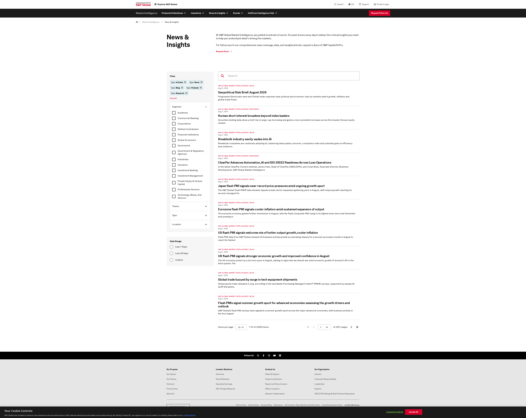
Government (184, 145)
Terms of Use (241, 405)
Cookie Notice (253, 405)
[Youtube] (274, 355)
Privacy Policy (266, 405)
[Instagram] (269, 355)
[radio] (171, 246)
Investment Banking (188, 170)
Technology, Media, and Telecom (189, 196)
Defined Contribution (188, 129)
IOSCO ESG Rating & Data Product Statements (335, 394)
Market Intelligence (150, 22)
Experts (318, 389)
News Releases (222, 379)
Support (365, 4)
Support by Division (273, 379)
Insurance (183, 165)
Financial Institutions (188, 134)
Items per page (225, 327)
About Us (170, 394)
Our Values (171, 374)
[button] (185, 82)
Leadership (319, 384)
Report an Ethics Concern (276, 384)
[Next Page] (351, 327)
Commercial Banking (188, 118)
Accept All (413, 412)
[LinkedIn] (280, 355)
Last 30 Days (181, 253)
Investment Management (190, 175)
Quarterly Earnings (224, 384)
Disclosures (278, 405)
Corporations (184, 123)
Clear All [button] (173, 98)
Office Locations (272, 389)
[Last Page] (357, 327)
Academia (183, 112)
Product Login (383, 4)
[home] (137, 22)
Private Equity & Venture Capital (190, 183)
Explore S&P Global (167, 4)
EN (352, 4)
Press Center (172, 389)
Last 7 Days (181, 246)
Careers (318, 374)
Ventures (170, 384)
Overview (220, 374)
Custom (179, 260)
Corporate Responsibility (325, 379)
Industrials (183, 159)
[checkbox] (190, 112)
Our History (171, 379)
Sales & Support (272, 374)
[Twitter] (258, 355)
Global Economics (187, 140)
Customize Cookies (394, 412)
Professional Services (188, 189)
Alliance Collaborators (275, 394)
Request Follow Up (379, 13)
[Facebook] (263, 355)
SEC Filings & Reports (225, 389)
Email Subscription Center (332, 405)
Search (340, 4)
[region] (263, 412)
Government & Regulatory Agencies (191, 152)
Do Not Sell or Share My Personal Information (302, 405)
